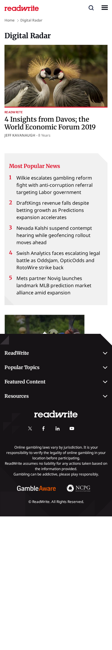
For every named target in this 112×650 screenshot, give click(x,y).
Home (9, 20)
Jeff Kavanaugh (19, 135)
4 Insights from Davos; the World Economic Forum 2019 (50, 123)
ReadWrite (13, 112)
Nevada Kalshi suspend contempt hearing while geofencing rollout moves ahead (54, 235)
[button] (91, 7)
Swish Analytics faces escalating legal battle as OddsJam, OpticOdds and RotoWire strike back (58, 260)
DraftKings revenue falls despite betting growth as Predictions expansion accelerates (52, 210)
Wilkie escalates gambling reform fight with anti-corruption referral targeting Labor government (54, 185)
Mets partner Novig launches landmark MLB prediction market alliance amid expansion (53, 285)
